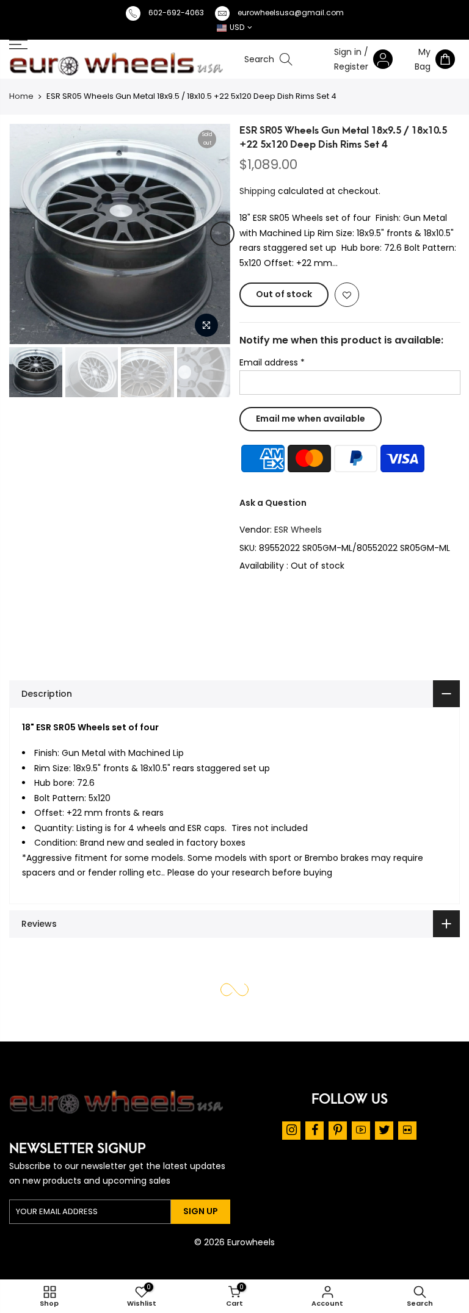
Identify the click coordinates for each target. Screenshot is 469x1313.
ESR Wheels (298, 529)
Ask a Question (273, 502)
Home (21, 96)
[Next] (222, 233)
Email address (272, 362)
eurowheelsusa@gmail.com (291, 12)
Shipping (257, 190)
